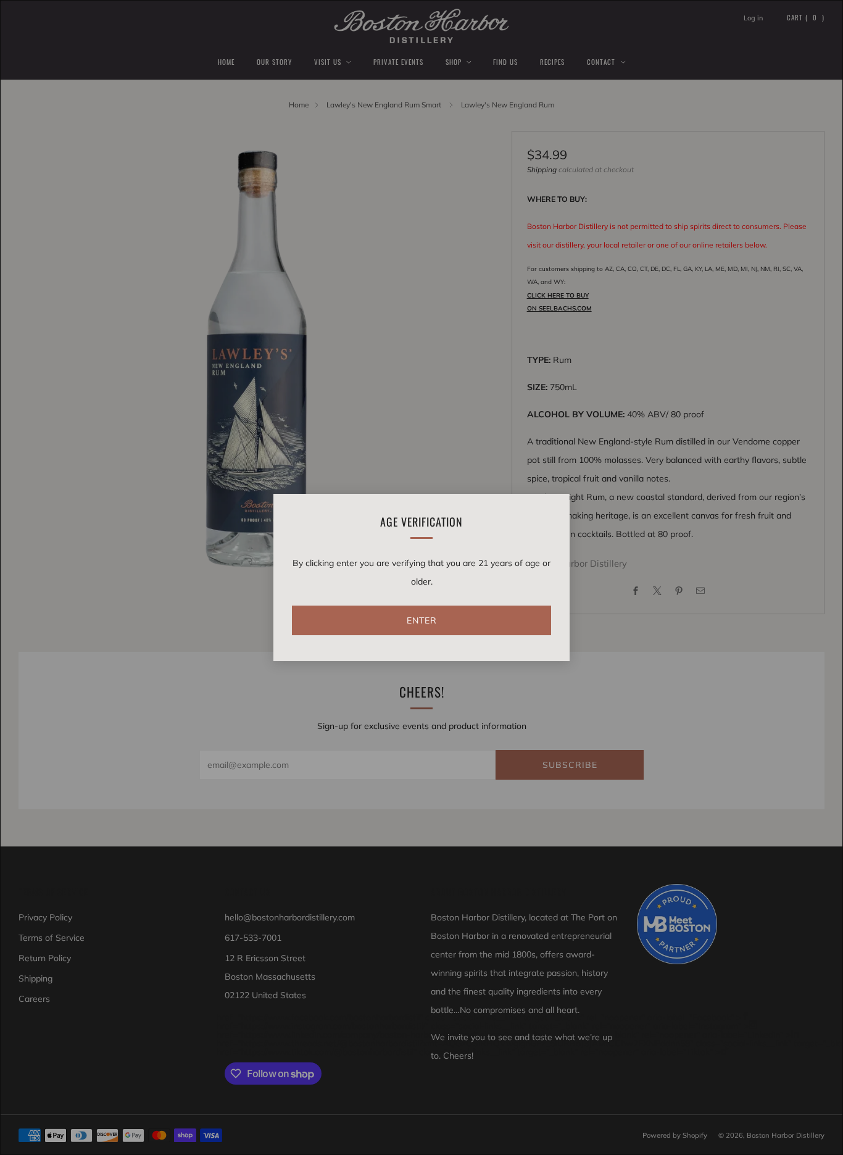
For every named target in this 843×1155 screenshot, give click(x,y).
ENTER (422, 620)
